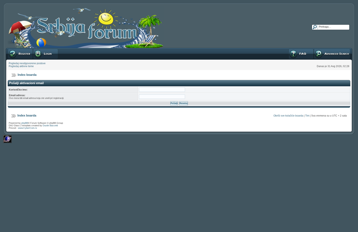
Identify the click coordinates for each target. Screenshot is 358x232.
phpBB (24, 123)
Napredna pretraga (324, 49)
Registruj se (14, 49)
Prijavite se (39, 49)
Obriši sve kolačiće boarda (288, 115)
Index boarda (27, 74)
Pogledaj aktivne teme (21, 66)
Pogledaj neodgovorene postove (27, 63)
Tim (307, 115)
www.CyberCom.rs (27, 128)
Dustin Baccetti (50, 125)
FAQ (290, 49)
